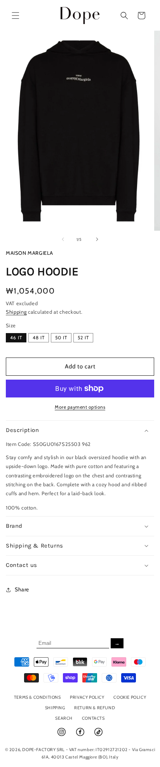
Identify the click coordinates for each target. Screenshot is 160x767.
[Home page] (80, 15)
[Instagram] (62, 735)
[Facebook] (80, 735)
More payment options (80, 407)
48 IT (39, 337)
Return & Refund (94, 707)
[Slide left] (62, 239)
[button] (15, 15)
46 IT (16, 337)
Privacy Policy (87, 697)
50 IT (61, 337)
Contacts (93, 718)
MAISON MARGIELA (29, 253)
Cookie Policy (129, 697)
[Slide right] (97, 239)
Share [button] (22, 589)
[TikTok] (98, 735)
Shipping (16, 312)
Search (64, 718)
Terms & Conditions (37, 697)
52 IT (83, 337)
